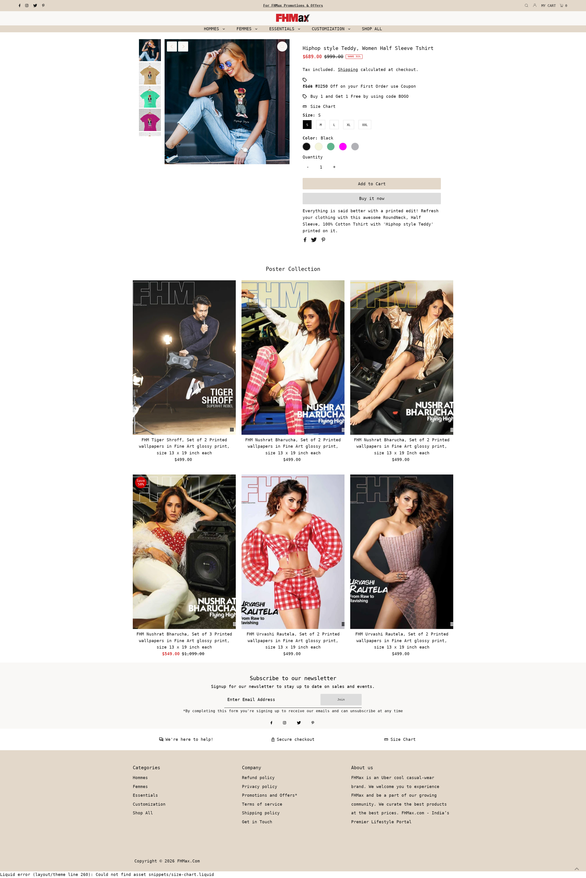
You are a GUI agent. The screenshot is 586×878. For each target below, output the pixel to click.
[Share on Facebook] (306, 240)
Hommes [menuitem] (213, 28)
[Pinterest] (43, 5)
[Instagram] (27, 5)
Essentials (145, 795)
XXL (365, 125)
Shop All (143, 812)
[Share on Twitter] (315, 240)
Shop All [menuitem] (372, 28)
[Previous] (172, 46)
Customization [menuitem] (329, 28)
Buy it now (371, 198)
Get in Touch (257, 821)
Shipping (348, 69)
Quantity (313, 157)
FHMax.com (188, 861)
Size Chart (323, 106)
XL (348, 125)
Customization (149, 804)
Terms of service (262, 804)
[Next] (183, 46)
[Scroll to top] (576, 868)
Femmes (140, 786)
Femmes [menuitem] (245, 28)
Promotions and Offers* (269, 795)
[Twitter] (35, 5)
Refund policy (258, 777)
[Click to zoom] (282, 46)
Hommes (140, 777)
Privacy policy (259, 786)
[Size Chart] (386, 740)
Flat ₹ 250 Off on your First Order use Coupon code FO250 (359, 86)
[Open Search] (526, 5)
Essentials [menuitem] (283, 28)
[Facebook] (20, 5)
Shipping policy (261, 812)
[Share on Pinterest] (323, 240)
